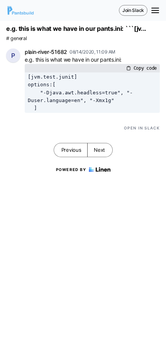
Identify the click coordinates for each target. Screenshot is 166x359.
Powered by (71, 169)
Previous (71, 150)
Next (99, 150)
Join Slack (133, 10)
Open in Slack (142, 128)
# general (16, 38)
